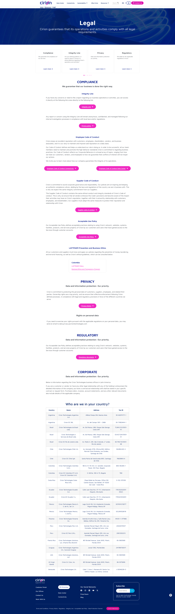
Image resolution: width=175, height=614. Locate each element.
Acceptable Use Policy (86, 236)
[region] (87, 609)
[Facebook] (81, 590)
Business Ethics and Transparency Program (86, 269)
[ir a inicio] (170, 595)
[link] (124, 3)
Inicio (41, 7)
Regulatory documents (86, 357)
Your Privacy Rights (121, 609)
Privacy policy (86, 126)
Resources (48, 7)
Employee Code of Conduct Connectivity (60, 168)
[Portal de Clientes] (128, 3)
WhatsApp (64, 587)
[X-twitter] (97, 590)
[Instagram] (85, 590)
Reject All (135, 609)
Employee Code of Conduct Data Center (112, 168)
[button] (85, 75)
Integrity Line (86, 107)
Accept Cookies (148, 609)
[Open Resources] (109, 3)
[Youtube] (93, 590)
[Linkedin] (89, 590)
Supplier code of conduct (86, 210)
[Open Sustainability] (87, 3)
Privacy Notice (86, 306)
